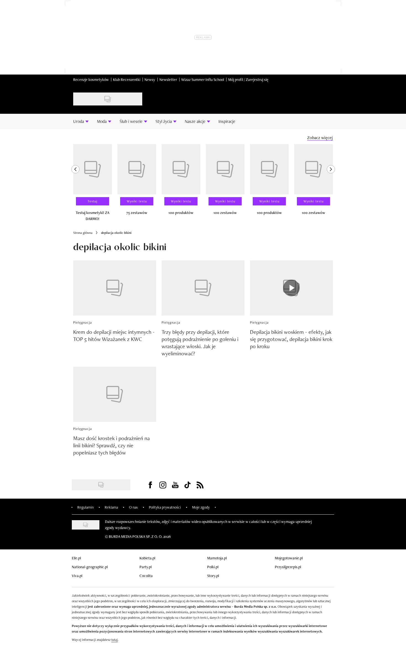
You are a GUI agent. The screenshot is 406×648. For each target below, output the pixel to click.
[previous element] (75, 185)
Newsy (149, 79)
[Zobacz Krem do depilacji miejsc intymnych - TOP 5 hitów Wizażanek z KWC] (114, 288)
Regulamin (85, 507)
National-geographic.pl (90, 566)
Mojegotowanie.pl (289, 558)
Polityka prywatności (165, 507)
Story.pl (213, 575)
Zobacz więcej (320, 138)
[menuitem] (81, 121)
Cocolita (146, 575)
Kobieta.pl (147, 558)
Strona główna (83, 233)
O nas (133, 507)
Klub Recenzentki (126, 79)
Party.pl (145, 566)
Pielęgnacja (82, 322)
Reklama (111, 507)
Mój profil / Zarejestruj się (248, 79)
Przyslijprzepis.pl (288, 566)
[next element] (331, 185)
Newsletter (168, 79)
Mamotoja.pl (217, 558)
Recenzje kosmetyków (91, 79)
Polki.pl (212, 566)
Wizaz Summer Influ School (202, 79)
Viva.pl (77, 575)
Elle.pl (76, 558)
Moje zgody (201, 507)
